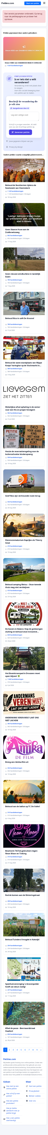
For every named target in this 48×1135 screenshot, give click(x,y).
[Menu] (44, 3)
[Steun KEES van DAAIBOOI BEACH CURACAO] (24, 52)
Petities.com (7, 3)
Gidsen (6, 1081)
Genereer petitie (22, 132)
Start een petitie (32, 3)
